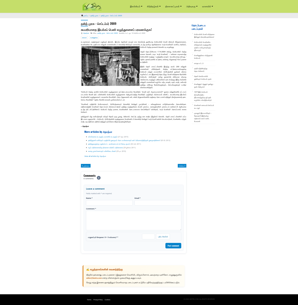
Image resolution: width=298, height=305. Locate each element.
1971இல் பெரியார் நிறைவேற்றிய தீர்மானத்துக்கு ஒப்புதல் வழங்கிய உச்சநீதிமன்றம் (203, 96)
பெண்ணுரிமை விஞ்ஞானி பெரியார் (203, 56)
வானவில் (206, 6)
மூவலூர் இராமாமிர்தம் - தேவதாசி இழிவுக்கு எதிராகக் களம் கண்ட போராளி (203, 117)
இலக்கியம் (135, 6)
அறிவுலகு (191, 6)
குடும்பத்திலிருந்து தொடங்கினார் (200, 69)
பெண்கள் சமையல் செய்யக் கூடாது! (204, 106)
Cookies (107, 300)
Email (138, 198)
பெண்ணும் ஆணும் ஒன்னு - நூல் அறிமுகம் (204, 85)
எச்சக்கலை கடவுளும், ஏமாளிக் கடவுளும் (102, 136)
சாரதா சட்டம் (199, 63)
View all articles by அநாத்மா (95, 156)
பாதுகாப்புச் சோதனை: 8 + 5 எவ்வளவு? (103, 237)
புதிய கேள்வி (163, 236)
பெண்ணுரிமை (94, 37)
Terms (89, 300)
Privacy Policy (98, 300)
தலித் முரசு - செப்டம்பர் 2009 (107, 33)
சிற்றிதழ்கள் (153, 6)
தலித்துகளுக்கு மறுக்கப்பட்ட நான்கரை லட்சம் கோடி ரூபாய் (109, 144)
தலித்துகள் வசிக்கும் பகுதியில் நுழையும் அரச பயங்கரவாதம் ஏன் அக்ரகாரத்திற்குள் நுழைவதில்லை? (124, 140)
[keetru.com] (92, 6)
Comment (91, 208)
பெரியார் (84, 37)
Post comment (173, 245)
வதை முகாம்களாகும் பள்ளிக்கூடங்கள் (102, 151)
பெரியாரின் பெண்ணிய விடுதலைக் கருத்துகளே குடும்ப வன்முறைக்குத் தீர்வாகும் (203, 46)
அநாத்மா (86, 33)
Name (89, 198)
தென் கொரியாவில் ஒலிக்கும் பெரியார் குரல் (202, 77)
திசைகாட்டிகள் (172, 6)
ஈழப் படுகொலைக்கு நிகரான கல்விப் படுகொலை (105, 147)
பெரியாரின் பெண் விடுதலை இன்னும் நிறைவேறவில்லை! (204, 35)
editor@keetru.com (94, 278)
